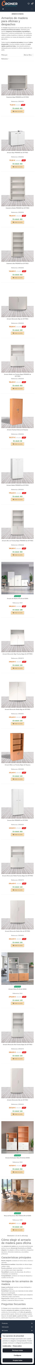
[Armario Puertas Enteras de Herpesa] (17, 412)
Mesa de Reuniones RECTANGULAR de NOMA (17, 1215)
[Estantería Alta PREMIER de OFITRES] (17, 245)
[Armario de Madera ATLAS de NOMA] (17, 578)
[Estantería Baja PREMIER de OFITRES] (17, 79)
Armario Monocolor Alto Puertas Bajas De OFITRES (17, 1044)
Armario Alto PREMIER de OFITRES (17, 820)
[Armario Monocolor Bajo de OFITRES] (17, 301)
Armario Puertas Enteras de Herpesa (17, 429)
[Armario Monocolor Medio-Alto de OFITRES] (17, 913)
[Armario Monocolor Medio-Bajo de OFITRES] (17, 691)
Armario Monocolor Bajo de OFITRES (17, 319)
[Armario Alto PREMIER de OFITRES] (17, 802)
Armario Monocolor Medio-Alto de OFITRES (17, 931)
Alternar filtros (28, 55)
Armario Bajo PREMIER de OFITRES (17, 152)
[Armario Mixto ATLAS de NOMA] (17, 968)
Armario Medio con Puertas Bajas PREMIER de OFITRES (17, 375)
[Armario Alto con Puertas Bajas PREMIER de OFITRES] (17, 522)
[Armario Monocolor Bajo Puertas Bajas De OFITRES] (17, 636)
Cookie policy (7, 1346)
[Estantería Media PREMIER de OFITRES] (17, 190)
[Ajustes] (25, 3)
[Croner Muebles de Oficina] (9, 3)
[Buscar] (32, 9)
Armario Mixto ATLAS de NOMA (17, 989)
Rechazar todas (17, 1350)
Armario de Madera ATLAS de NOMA (17, 598)
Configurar (17, 1355)
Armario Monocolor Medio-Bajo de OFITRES (17, 709)
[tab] (17, 1323)
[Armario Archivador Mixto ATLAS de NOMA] (17, 1137)
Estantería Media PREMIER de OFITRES (17, 208)
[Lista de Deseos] (28, 3)
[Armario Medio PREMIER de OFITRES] (17, 467)
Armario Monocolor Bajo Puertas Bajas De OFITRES (17, 654)
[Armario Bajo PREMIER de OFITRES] (17, 134)
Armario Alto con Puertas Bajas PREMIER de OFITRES (17, 540)
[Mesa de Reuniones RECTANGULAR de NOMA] (17, 1195)
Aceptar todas (17, 1360)
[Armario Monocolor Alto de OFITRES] (17, 1082)
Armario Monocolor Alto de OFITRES (17, 1100)
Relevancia (4, 58)
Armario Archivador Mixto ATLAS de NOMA (17, 1158)
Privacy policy (17, 1346)
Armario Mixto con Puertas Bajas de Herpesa (17, 765)
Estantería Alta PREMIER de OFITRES (17, 263)
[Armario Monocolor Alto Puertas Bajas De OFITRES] (17, 1026)
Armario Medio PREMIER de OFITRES (18, 485)
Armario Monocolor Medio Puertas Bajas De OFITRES (17, 875)
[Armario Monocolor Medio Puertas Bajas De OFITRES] (17, 858)
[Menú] (3, 9)
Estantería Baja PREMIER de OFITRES (17, 97)
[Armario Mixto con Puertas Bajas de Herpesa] (17, 747)
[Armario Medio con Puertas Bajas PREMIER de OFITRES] (17, 356)
